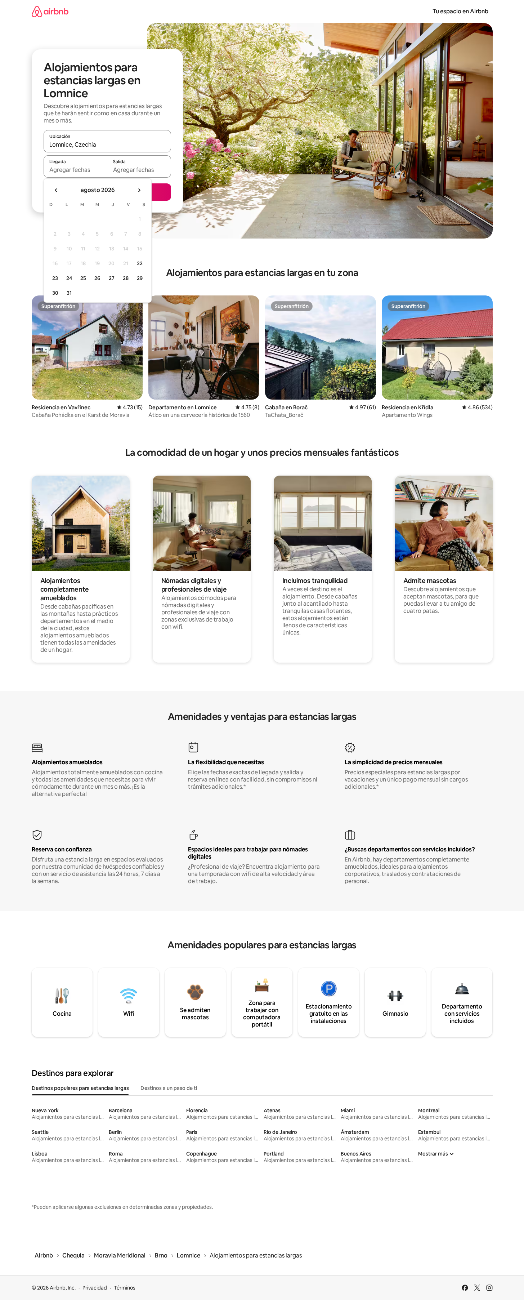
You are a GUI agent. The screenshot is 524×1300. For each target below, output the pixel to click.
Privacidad (94, 1288)
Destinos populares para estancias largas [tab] (80, 1088)
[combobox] (107, 144)
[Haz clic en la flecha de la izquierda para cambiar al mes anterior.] (56, 190)
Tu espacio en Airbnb (460, 11)
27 (112, 278)
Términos (124, 1288)
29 (140, 278)
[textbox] (75, 169)
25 (83, 278)
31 (69, 293)
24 (69, 278)
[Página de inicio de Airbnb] (50, 11)
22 (140, 263)
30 (55, 293)
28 (126, 278)
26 (97, 278)
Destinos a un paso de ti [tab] (168, 1088)
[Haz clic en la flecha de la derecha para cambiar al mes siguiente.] (139, 190)
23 (55, 278)
